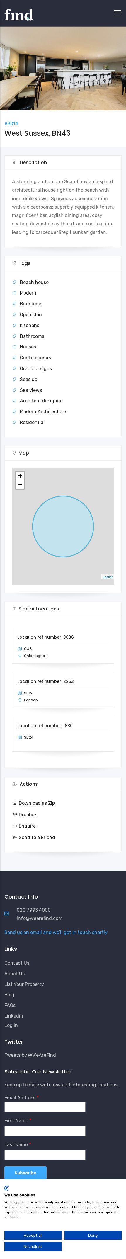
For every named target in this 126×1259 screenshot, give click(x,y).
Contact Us (16, 963)
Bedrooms (31, 304)
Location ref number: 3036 (46, 637)
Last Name (16, 1144)
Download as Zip (37, 803)
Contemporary (36, 357)
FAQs (10, 1005)
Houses (28, 347)
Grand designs (36, 368)
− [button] (20, 484)
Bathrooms (32, 336)
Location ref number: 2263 (46, 681)
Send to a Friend (37, 837)
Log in (11, 1025)
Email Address (19, 1097)
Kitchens (29, 325)
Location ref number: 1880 (45, 726)
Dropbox (28, 814)
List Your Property (24, 984)
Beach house (34, 282)
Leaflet (108, 576)
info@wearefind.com (39, 918)
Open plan (31, 314)
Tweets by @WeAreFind (30, 1055)
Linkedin (13, 1016)
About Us (14, 973)
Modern (28, 293)
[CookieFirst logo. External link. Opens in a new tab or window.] (6, 1188)
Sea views (31, 390)
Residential (32, 422)
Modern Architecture (43, 411)
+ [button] (20, 475)
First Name (16, 1120)
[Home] (18, 11)
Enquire (27, 826)
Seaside (28, 379)
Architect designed (41, 401)
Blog (9, 995)
